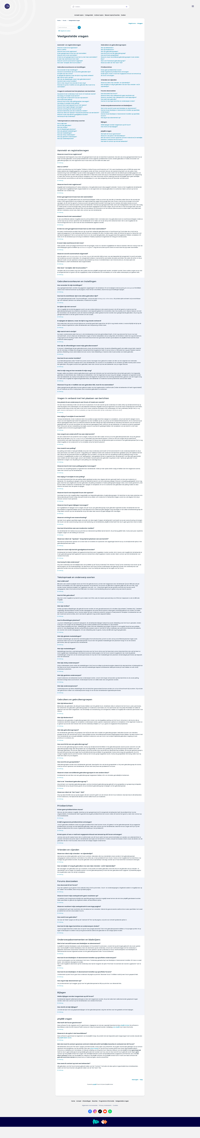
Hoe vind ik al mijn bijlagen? (109, 127)
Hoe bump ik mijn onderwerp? (66, 116)
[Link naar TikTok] (100, 1111)
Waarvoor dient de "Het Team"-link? (112, 63)
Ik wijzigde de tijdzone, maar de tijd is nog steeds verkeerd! (75, 75)
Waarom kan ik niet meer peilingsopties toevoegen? (73, 101)
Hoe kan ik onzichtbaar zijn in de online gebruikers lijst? (74, 72)
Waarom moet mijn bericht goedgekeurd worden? (72, 114)
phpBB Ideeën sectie (65, 1038)
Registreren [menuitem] (132, 23)
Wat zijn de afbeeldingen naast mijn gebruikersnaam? (74, 79)
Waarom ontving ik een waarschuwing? (69, 109)
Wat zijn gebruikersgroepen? (109, 51)
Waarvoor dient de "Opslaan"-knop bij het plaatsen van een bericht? (78, 112)
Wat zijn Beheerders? (107, 48)
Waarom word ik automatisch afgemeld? (70, 61)
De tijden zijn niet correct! (65, 73)
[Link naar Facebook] (90, 1111)
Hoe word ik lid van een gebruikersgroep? (113, 53)
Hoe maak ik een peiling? (64, 99)
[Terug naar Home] (7, 6)
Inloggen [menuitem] (140, 23)
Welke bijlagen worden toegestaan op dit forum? (116, 125)
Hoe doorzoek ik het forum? (109, 93)
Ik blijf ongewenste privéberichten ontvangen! (115, 72)
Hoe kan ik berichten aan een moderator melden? (72, 111)
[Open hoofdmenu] (192, 6)
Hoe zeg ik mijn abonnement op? (111, 117)
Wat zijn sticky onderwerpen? (66, 135)
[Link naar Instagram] (95, 1111)
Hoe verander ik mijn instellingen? (67, 70)
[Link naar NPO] (104, 1122)
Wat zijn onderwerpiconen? (65, 138)
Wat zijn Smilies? (62, 127)
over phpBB (116, 1027)
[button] (126, 7)
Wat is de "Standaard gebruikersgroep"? (113, 61)
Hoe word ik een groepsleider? (110, 55)
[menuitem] (135, 1079)
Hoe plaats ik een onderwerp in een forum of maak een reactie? (76, 94)
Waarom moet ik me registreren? (67, 48)
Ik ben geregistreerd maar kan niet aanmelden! (71, 53)
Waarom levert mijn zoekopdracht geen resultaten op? (117, 95)
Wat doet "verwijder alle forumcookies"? (69, 63)
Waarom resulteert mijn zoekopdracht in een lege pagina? (118, 97)
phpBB (94, 1084)
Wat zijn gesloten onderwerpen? (67, 136)
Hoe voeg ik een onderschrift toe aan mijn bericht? (72, 97)
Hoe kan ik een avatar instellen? (67, 81)
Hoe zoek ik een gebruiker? (109, 99)
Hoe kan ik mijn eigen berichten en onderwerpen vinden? (118, 101)
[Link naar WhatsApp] (110, 1111)
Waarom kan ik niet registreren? (67, 51)
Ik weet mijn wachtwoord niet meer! (68, 59)
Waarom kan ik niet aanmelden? (67, 55)
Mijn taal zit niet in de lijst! (65, 77)
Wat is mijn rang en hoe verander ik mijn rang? (71, 83)
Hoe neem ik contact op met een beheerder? (114, 141)
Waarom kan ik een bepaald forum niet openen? (72, 105)
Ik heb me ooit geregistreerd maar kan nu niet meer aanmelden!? (77, 57)
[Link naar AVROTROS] (96, 1122)
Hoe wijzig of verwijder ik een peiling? (68, 103)
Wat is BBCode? (62, 123)
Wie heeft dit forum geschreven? (111, 134)
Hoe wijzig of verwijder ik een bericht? (68, 96)
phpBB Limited (125, 1025)
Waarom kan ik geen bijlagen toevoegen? (70, 107)
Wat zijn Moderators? (107, 49)
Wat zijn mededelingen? (64, 133)
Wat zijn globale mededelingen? (67, 131)
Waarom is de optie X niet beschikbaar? (113, 136)
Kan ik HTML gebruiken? (64, 125)
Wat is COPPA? (61, 49)
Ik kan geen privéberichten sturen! (111, 70)
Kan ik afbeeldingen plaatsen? (66, 129)
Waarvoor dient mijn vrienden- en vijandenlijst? (115, 82)
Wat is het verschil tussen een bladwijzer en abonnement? (118, 108)
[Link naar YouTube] (105, 1111)
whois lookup (94, 1048)
